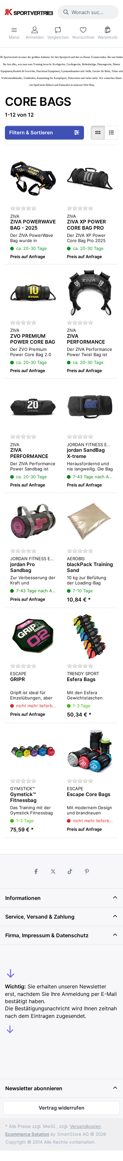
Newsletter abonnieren (33, 1088)
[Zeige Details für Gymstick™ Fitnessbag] (33, 751)
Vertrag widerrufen (61, 1108)
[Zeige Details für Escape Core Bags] (90, 751)
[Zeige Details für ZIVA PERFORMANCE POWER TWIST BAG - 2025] (90, 293)
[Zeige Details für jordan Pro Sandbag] (33, 521)
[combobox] (88, 12)
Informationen (23, 898)
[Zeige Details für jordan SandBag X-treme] (90, 407)
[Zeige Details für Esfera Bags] (90, 636)
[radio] (98, 133)
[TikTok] (70, 871)
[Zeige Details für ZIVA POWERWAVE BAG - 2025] (33, 179)
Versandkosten (85, 1126)
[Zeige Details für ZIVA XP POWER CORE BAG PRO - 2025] (90, 179)
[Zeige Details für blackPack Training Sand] (90, 521)
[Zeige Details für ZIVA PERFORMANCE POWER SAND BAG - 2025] (33, 407)
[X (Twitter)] (53, 871)
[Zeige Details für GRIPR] (33, 636)
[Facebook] (36, 871)
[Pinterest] (87, 871)
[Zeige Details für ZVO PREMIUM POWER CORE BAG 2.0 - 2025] (33, 293)
